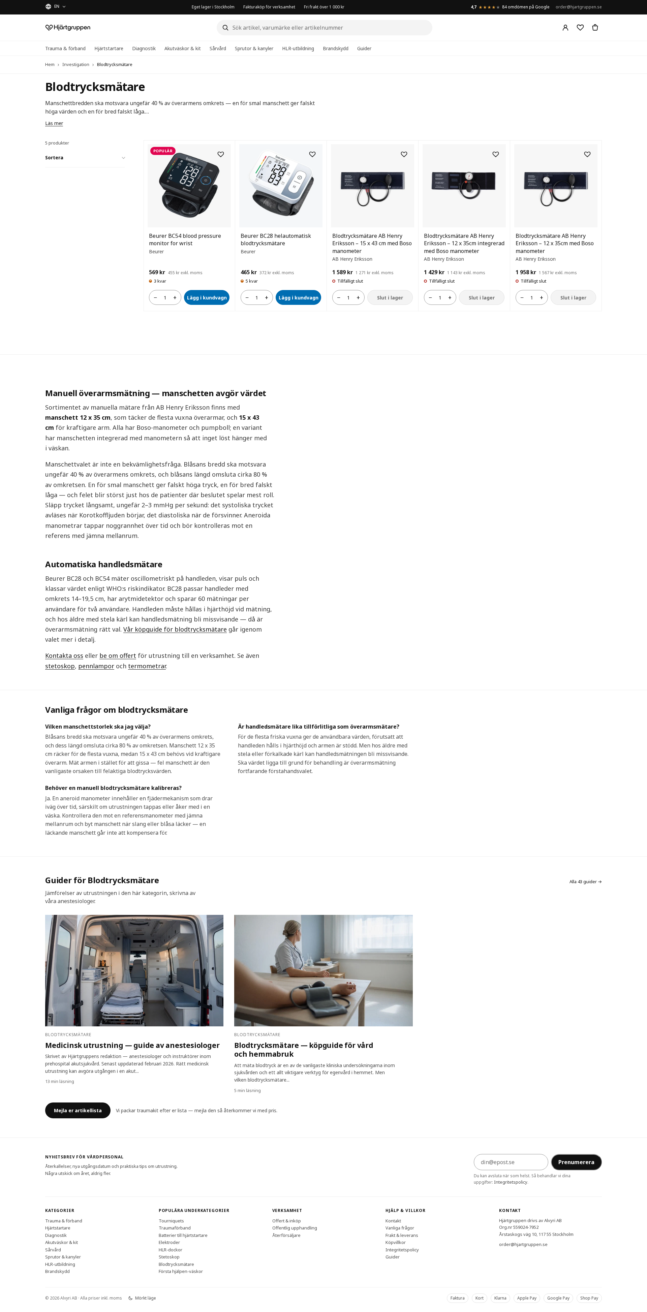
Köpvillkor (396, 1242)
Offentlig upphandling (294, 1228)
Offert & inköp (286, 1220)
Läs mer (54, 123)
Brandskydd (335, 48)
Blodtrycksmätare (176, 1264)
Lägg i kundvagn (207, 297)
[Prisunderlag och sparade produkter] (580, 27)
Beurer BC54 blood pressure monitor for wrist (185, 239)
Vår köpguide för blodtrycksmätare (175, 629)
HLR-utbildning (298, 48)
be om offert (117, 655)
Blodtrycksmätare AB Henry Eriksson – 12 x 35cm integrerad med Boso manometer (464, 243)
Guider (364, 48)
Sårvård (218, 48)
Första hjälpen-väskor (181, 1271)
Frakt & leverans (402, 1235)
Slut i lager (390, 297)
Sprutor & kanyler (254, 48)
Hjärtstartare (108, 48)
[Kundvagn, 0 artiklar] (595, 27)
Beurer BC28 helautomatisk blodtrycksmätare (276, 239)
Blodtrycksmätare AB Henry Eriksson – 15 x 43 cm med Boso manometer (372, 243)
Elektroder (169, 1242)
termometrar (147, 666)
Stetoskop (169, 1257)
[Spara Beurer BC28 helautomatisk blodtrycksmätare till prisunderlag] (312, 154)
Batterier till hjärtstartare (183, 1235)
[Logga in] (565, 27)
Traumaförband (175, 1228)
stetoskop (60, 666)
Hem (50, 64)
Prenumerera (576, 1162)
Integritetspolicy (510, 1182)
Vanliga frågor (400, 1228)
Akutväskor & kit (182, 48)
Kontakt (393, 1220)
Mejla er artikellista (78, 1110)
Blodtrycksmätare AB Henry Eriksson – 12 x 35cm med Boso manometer (555, 243)
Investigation (75, 64)
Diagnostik (144, 48)
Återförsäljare (286, 1235)
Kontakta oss (64, 655)
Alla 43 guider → (585, 881)
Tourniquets (171, 1220)
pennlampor (96, 666)
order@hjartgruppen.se (579, 7)
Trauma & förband (65, 48)
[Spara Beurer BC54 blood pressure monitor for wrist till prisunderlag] (220, 154)
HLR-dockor (170, 1249)
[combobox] (324, 27)
